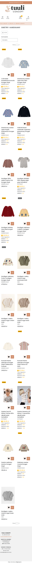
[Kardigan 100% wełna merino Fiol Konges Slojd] (8, 162)
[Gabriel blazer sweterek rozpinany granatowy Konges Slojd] (24, 111)
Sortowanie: (4, 37)
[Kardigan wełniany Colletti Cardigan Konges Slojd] (24, 211)
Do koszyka (12, 75)
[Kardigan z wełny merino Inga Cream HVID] (8, 302)
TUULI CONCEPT (3, 23)
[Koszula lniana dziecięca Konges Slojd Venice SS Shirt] (24, 344)
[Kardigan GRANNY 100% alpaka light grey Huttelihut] (24, 162)
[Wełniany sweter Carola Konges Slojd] (24, 446)
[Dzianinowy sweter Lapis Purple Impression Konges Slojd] (8, 111)
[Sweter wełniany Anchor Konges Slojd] (8, 446)
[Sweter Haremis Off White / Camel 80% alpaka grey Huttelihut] (24, 395)
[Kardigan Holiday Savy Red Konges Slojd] (8, 211)
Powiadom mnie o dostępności (12, 507)
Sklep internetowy (14, 562)
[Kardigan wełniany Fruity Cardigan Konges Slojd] (8, 260)
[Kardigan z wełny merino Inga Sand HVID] (24, 302)
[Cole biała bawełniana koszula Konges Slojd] (8, 62)
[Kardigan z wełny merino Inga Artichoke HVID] (24, 260)
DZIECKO (11, 23)
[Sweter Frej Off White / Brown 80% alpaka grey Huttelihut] (8, 395)
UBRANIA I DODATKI (19, 23)
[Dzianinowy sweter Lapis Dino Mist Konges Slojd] (24, 62)
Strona (14, 44)
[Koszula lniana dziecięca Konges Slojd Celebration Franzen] (8, 344)
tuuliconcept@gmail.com (6, 536)
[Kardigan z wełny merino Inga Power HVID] (8, 495)
